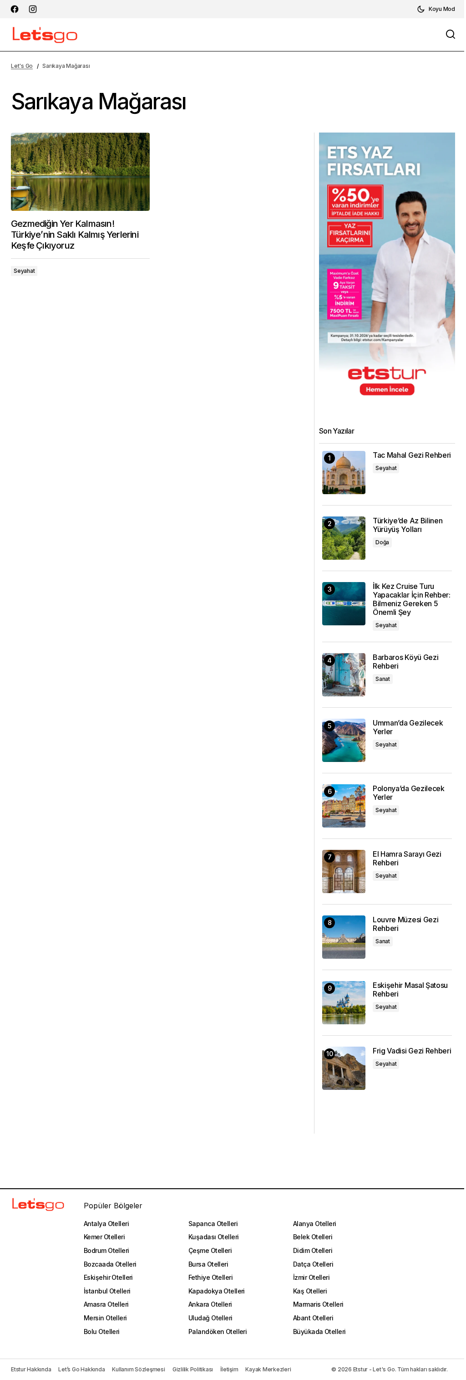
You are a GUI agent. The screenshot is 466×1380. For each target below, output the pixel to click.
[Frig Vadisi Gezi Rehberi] (343, 1068)
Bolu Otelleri (102, 1331)
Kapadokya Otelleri (216, 1291)
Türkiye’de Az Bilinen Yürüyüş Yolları (407, 525)
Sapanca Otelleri (213, 1223)
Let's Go (22, 65)
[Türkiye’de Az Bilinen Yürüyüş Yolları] (343, 538)
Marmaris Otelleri (318, 1304)
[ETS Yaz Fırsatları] (387, 268)
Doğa (382, 542)
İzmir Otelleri (311, 1277)
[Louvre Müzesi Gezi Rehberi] (343, 937)
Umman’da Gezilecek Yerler (408, 727)
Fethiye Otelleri (210, 1277)
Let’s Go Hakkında (81, 1369)
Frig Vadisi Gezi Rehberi (412, 1051)
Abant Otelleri (313, 1318)
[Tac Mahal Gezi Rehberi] (343, 472)
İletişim (229, 1369)
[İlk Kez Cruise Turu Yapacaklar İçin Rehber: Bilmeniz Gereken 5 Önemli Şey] (343, 603)
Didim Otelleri (312, 1250)
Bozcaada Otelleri (110, 1264)
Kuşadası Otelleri (213, 1237)
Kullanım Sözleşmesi (138, 1369)
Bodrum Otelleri (106, 1250)
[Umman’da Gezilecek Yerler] (343, 740)
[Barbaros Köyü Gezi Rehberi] (343, 674)
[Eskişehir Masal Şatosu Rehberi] (343, 1002)
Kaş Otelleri (310, 1291)
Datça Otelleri (313, 1264)
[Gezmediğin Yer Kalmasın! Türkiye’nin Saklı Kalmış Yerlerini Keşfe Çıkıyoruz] (80, 172)
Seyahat (24, 270)
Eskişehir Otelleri (108, 1277)
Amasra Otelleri (106, 1304)
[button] (436, 9)
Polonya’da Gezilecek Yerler (409, 793)
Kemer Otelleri (104, 1237)
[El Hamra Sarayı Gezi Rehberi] (343, 871)
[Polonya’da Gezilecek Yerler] (343, 806)
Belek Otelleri (312, 1237)
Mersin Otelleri (105, 1318)
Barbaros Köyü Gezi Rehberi (405, 661)
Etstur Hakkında (31, 1369)
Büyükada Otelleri (319, 1331)
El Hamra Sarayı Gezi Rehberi (407, 858)
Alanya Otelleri (314, 1223)
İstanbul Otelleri (107, 1291)
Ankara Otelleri (210, 1304)
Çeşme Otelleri (210, 1250)
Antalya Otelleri (106, 1223)
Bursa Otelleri (208, 1264)
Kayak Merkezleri (268, 1369)
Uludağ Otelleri (210, 1318)
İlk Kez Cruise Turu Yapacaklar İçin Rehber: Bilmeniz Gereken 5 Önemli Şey (412, 599)
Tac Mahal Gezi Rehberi (412, 455)
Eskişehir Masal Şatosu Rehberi (410, 989)
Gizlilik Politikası (192, 1369)
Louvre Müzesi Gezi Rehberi (405, 924)
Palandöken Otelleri (217, 1331)
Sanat (382, 678)
